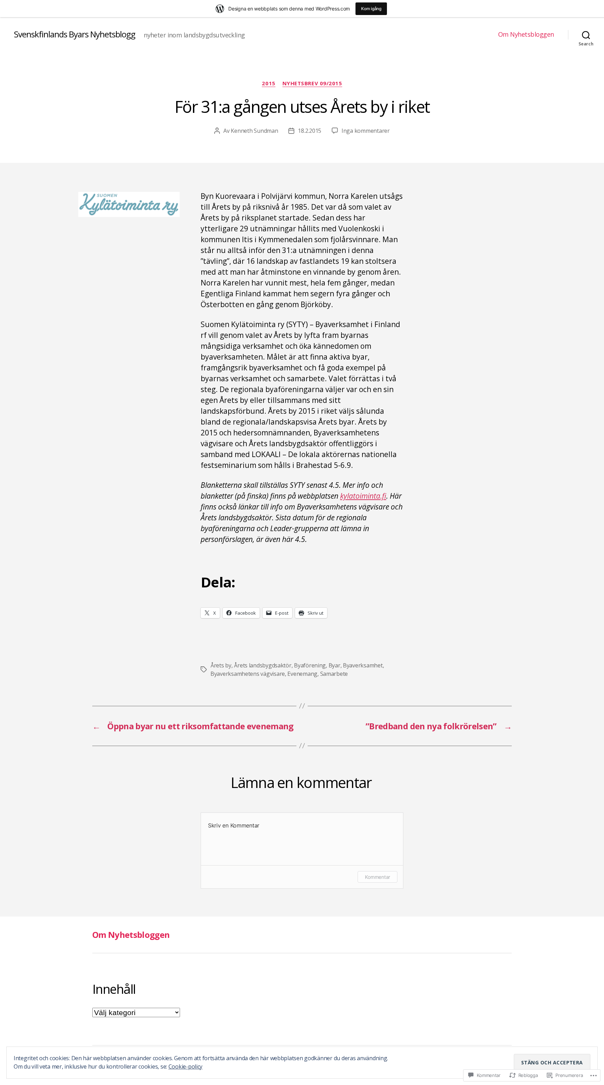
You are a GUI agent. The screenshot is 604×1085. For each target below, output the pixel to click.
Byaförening (310, 665)
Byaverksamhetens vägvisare (247, 674)
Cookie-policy (185, 1066)
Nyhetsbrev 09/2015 (312, 83)
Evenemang (302, 674)
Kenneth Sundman (254, 131)
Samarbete (334, 674)
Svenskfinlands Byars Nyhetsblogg (74, 34)
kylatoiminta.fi (363, 496)
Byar (334, 665)
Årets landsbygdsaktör (262, 665)
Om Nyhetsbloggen (526, 34)
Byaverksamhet (363, 665)
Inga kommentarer (365, 131)
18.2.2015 (309, 131)
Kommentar (377, 877)
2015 (268, 83)
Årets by (220, 665)
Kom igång (371, 8)
